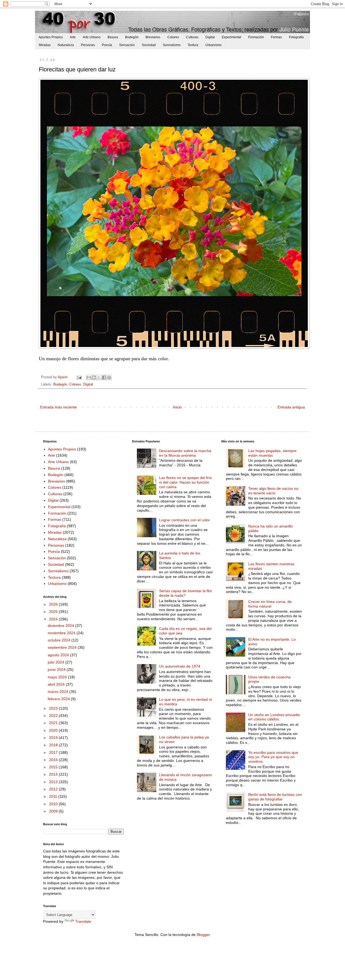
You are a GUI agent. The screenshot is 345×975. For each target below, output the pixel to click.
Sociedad (149, 45)
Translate (83, 921)
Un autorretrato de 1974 (179, 666)
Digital (210, 37)
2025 (54, 611)
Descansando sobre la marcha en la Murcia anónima (185, 453)
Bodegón (132, 37)
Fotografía (296, 37)
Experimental (231, 37)
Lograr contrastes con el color (184, 520)
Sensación (127, 45)
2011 (53, 796)
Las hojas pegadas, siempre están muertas (272, 453)
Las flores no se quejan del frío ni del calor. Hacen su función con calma (185, 482)
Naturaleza (66, 45)
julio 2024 (56, 662)
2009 (54, 811)
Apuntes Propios (51, 37)
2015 (54, 767)
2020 (54, 730)
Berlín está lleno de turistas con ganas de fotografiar (275, 796)
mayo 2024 (58, 677)
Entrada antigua (291, 407)
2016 (54, 760)
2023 (54, 708)
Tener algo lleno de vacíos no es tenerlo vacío (273, 490)
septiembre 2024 (63, 647)
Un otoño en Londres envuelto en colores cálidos (274, 717)
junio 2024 (57, 669)
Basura (113, 37)
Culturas (192, 37)
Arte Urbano (92, 37)
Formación (256, 37)
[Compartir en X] (99, 377)
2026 (54, 604)
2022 (54, 715)
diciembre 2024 (61, 625)
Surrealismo (172, 45)
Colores (173, 37)
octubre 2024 (59, 640)
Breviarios (153, 37)
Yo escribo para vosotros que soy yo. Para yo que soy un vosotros (273, 757)
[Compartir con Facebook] (104, 377)
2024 (54, 619)
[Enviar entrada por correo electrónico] (79, 377)
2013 (54, 782)
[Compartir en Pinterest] (109, 377)
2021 (54, 723)
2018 (54, 745)
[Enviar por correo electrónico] (88, 377)
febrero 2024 (59, 699)
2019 (54, 737)
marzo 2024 (58, 691)
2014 (54, 774)
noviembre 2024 (62, 633)
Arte (73, 37)
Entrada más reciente (58, 407)
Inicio (177, 407)
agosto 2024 (59, 655)
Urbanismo (213, 45)
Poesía (107, 45)
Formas (276, 37)
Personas (88, 45)
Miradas (45, 45)
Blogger (203, 934)
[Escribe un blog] (93, 377)
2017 (54, 752)
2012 (54, 789)
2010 (54, 804)
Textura (193, 45)
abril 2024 (57, 684)
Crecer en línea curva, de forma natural (270, 603)
